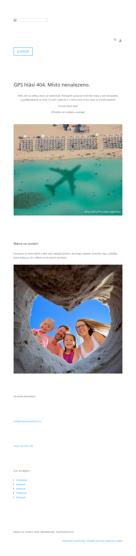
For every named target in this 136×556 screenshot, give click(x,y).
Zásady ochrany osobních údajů (104, 540)
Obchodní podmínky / (74, 540)
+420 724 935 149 (23, 446)
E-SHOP (23, 51)
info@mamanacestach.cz (27, 421)
